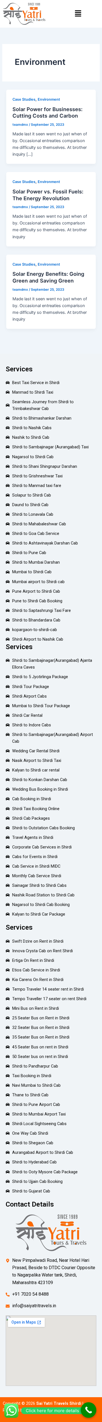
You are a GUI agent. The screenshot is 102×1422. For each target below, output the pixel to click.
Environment (49, 99)
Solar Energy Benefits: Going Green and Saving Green (48, 277)
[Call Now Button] (88, 1410)
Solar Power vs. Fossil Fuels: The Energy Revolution (47, 194)
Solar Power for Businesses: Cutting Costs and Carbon (47, 112)
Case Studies (23, 99)
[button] (78, 14)
